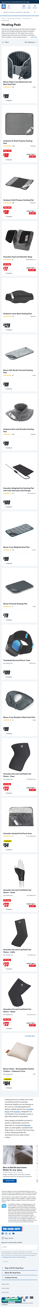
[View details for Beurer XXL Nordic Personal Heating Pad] (19, 352)
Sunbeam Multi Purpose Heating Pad (18, 200)
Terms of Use (5, 1292)
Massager (27, 1125)
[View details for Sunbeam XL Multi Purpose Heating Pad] (19, 122)
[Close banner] (20, 1299)
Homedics (29, 1109)
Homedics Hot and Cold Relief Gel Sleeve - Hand (17, 891)
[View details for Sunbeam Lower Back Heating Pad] (19, 295)
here (28, 2)
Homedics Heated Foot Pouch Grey (17, 833)
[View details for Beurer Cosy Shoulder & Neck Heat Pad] (19, 699)
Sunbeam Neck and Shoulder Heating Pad (18, 430)
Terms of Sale (5, 1288)
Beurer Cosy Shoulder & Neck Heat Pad (19, 717)
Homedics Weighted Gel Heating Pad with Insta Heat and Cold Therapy (18, 489)
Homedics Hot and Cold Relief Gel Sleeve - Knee (17, 775)
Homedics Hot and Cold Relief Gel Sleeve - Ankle (17, 950)
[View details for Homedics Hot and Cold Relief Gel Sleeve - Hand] (19, 872)
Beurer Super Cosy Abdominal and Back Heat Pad (17, 83)
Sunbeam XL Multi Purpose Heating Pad (17, 142)
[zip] (31, 1297)
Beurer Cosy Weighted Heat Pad (16, 547)
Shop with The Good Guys (14, 1268)
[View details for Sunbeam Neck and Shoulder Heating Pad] (19, 411)
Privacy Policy (22, 1257)
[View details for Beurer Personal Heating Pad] (19, 585)
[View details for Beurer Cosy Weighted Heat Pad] (19, 529)
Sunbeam (16, 1111)
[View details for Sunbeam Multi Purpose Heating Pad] (19, 182)
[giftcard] (24, 1300)
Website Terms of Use (9, 1257)
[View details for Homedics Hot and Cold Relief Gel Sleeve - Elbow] (19, 991)
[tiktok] (10, 1233)
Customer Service (11, 1277)
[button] (18, 1175)
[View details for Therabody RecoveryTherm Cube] (19, 642)
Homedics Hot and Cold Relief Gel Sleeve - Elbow (17, 1010)
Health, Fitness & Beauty (14, 18)
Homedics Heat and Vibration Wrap (17, 257)
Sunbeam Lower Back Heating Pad (17, 313)
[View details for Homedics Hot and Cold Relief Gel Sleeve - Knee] (19, 755)
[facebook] (3, 1233)
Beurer (7, 1111)
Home (3, 18)
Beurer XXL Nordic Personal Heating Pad (18, 371)
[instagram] (6, 1233)
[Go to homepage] (4, 6)
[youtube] (13, 1233)
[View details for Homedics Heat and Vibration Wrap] (19, 238)
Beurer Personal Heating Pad (15, 603)
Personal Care (27, 18)
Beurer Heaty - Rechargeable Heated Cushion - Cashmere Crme (18, 1070)
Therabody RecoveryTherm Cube (16, 660)
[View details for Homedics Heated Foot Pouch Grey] (19, 815)
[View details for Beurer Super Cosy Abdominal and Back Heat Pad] (19, 63)
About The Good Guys (13, 1273)
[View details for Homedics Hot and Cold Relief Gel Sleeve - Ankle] (19, 931)
